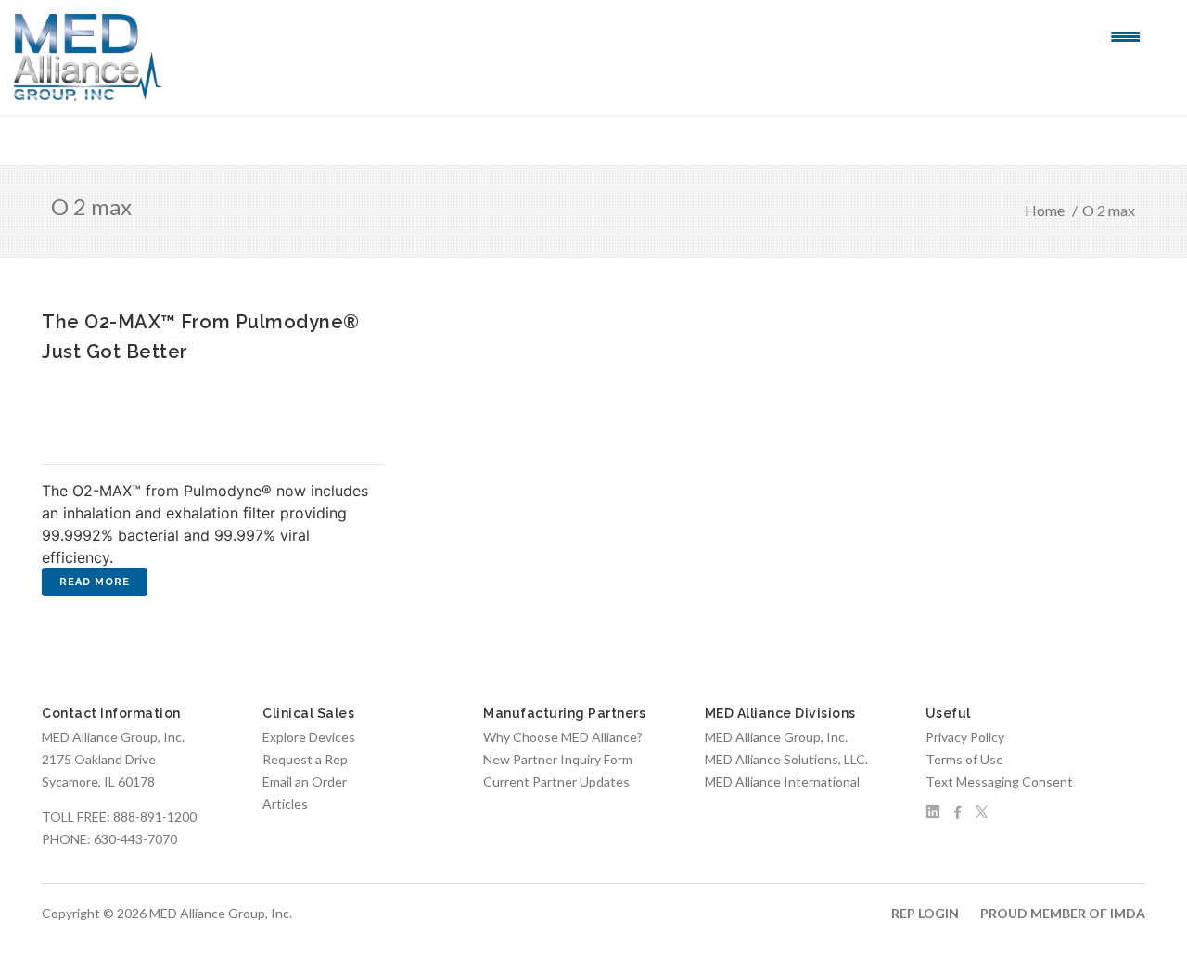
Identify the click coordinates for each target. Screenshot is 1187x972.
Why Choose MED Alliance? (563, 737)
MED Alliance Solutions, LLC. (786, 759)
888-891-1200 (155, 817)
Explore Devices (308, 737)
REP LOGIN (925, 913)
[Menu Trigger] (1125, 35)
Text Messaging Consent (999, 781)
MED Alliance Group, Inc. (776, 737)
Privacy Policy (964, 737)
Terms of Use (964, 759)
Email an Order (304, 781)
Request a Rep (305, 759)
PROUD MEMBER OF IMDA (1062, 913)
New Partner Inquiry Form (557, 759)
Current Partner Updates (556, 781)
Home (1045, 210)
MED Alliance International (782, 781)
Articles (285, 804)
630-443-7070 (135, 839)
